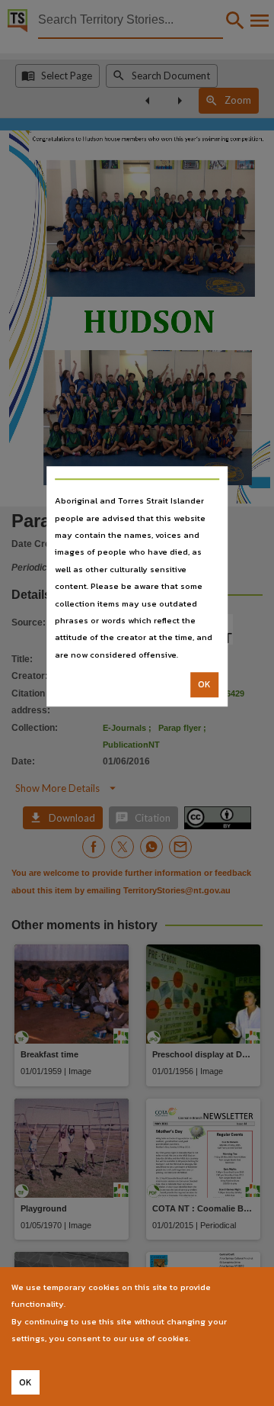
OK (204, 684)
